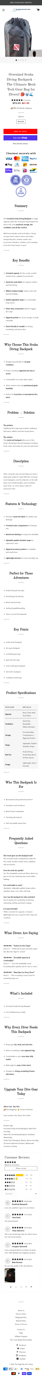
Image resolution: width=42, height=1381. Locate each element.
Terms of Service (21, 1324)
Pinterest (22, 1352)
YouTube (22, 1359)
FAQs (21, 1333)
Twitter (22, 1349)
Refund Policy (21, 1321)
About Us (21, 1310)
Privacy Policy (21, 1314)
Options (21, 116)
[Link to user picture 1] (10, 1275)
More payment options (20, 143)
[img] (18, 1201)
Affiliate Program (21, 1336)
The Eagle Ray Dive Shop (24, 1364)
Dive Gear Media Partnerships (21, 1340)
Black (21, 121)
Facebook (22, 1345)
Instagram (22, 1355)
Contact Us (21, 1329)
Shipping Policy (21, 1317)
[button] (17, 100)
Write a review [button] (21, 1168)
